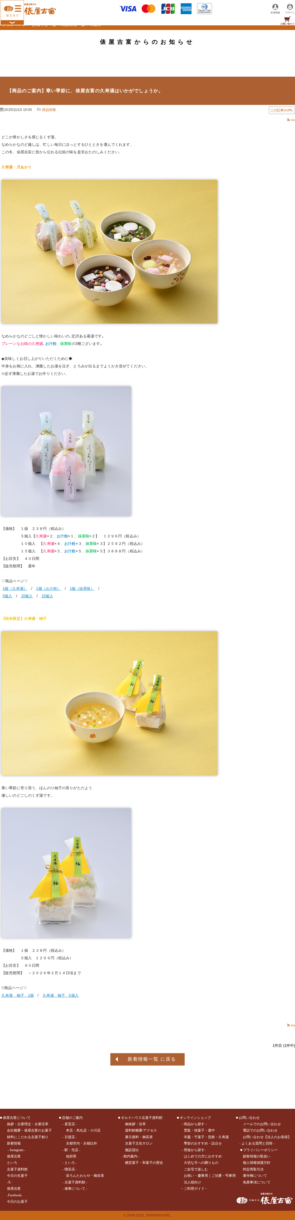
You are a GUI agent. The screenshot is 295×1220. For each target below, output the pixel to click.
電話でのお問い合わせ (260, 1130)
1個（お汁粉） (48, 588)
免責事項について (257, 1182)
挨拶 (10, 1124)
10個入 (27, 596)
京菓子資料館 (17, 1169)
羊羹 (187, 1137)
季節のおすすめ (196, 1143)
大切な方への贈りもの (201, 1163)
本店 (69, 1130)
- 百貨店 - (70, 1137)
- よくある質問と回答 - (257, 1143)
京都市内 (73, 1143)
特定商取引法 (253, 1169)
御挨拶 (130, 1124)
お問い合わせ (249, 1118)
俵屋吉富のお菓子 (38, 1130)
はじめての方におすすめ (203, 1156)
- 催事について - (75, 1189)
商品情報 (49, 110)
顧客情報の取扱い (257, 1156)
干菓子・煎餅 (204, 1137)
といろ (12, 1163)
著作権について (255, 1176)
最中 (211, 1130)
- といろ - (70, 1163)
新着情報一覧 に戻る (152, 1059)
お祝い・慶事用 (196, 1176)
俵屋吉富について (17, 1118)
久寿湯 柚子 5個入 (61, 995)
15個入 (47, 596)
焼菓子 (199, 1130)
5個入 (7, 596)
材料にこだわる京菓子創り (27, 1137)
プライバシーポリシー (260, 1150)
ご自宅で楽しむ (196, 1169)
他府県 (71, 1156)
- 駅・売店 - (71, 1150)
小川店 (95, 1130)
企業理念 (24, 1124)
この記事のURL (282, 110)
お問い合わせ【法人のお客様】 (267, 1137)
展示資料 (132, 1137)
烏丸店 (81, 1130)
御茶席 (99, 1176)
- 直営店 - (70, 1124)
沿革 (142, 1124)
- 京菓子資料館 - (75, 1182)
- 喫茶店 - (70, 1169)
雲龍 (187, 1130)
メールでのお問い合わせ (262, 1124)
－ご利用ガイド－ (194, 1189)
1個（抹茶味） (82, 588)
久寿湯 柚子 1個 (17, 995)
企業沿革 (41, 1124)
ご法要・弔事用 (223, 1176)
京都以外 (90, 1143)
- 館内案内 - (130, 1156)
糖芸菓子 (132, 1163)
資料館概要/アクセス (141, 1130)
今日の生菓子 (17, 1176)
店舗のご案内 (72, 1118)
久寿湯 (223, 1137)
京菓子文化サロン (139, 1143)
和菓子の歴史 (152, 1163)
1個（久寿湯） (15, 588)
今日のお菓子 (17, 1202)
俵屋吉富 (14, 1156)
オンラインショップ (195, 1118)
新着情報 (14, 1143)
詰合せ (216, 1143)
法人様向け (192, 1182)
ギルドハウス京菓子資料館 (141, 1118)
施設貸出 (132, 1150)
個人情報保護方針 (257, 1163)
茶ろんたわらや (78, 1176)
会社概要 (14, 1130)
